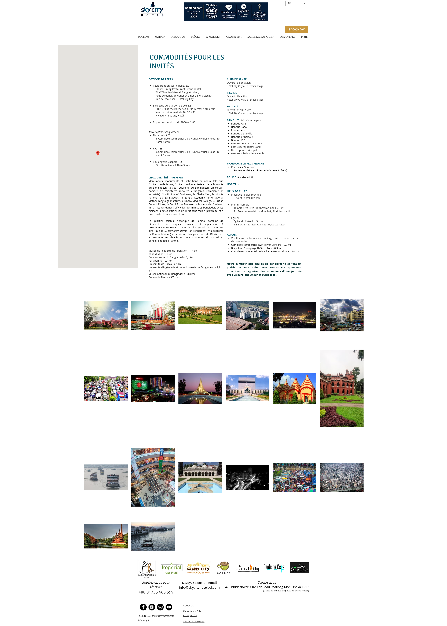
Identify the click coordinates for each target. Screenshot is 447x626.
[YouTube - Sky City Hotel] (169, 607)
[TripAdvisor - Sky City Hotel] (160, 607)
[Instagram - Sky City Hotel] (151, 607)
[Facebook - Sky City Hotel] (143, 607)
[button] (178, 38)
